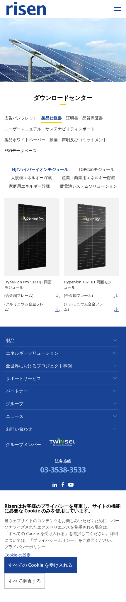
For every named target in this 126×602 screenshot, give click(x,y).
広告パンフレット (20, 118)
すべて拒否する (24, 581)
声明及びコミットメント (84, 139)
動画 (54, 139)
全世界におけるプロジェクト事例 (39, 366)
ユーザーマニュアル (22, 129)
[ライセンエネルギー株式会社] (26, 9)
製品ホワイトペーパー (24, 139)
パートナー (17, 391)
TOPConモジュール (96, 169)
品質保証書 (92, 118)
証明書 (72, 118)
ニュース (14, 416)
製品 (10, 340)
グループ (14, 403)
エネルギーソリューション (32, 353)
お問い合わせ (19, 429)
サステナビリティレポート (70, 129)
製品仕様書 (51, 118)
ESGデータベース (20, 150)
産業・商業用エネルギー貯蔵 (88, 177)
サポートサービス (23, 378)
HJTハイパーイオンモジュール (40, 169)
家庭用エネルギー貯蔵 (30, 186)
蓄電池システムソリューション (88, 186)
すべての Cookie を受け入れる (40, 565)
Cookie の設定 (17, 555)
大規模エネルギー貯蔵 (32, 177)
